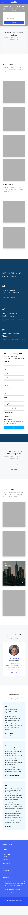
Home (5, 849)
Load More (14, 469)
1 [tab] (14, 47)
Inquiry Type (6, 361)
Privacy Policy (7, 873)
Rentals (6, 859)
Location (6, 385)
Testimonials (7, 870)
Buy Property (7, 854)
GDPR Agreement (8, 419)
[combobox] (14, 14)
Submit (14, 427)
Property (6, 397)
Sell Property (7, 856)
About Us (6, 852)
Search (14, 22)
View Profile (14, 672)
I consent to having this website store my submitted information (13, 422)
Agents (6, 868)
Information (6, 367)
